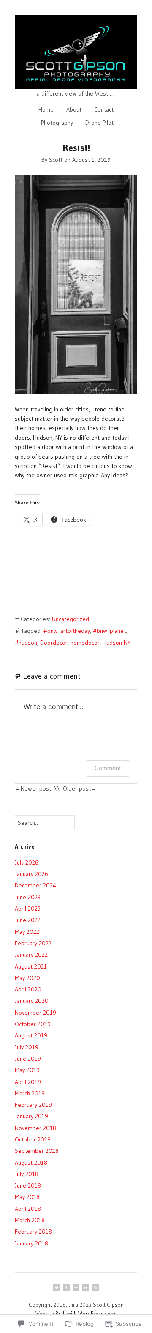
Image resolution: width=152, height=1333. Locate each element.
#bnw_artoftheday (66, 631)
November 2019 (35, 1012)
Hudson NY (116, 642)
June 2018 (28, 1185)
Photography (57, 122)
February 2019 (33, 1105)
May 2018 (27, 1197)
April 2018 (28, 1209)
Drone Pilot (99, 122)
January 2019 (31, 1116)
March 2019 (30, 1093)
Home (46, 109)
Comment (108, 768)
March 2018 (30, 1220)
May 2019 (27, 1070)
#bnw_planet (109, 631)
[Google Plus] (76, 1287)
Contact (104, 109)
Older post (77, 788)
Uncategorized (70, 619)
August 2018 (31, 1162)
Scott (55, 160)
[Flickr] (85, 1287)
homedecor (85, 642)
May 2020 (27, 978)
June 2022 (28, 920)
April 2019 (28, 1082)
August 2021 (31, 966)
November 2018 (35, 1128)
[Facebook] (66, 1287)
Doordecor (54, 642)
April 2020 (28, 989)
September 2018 (37, 1151)
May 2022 (27, 932)
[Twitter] (56, 1287)
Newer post (36, 788)
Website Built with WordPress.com (75, 1313)
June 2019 (28, 1058)
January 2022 (31, 954)
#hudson (26, 642)
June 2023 (28, 897)
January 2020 (32, 1001)
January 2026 (31, 874)
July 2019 (26, 1047)
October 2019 (33, 1024)
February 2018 (33, 1231)
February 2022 (33, 943)
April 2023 (28, 908)
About (73, 109)
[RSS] (95, 1287)
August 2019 (31, 1035)
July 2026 (26, 862)
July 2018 (26, 1174)
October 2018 (33, 1139)
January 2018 (31, 1243)
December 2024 (35, 885)
